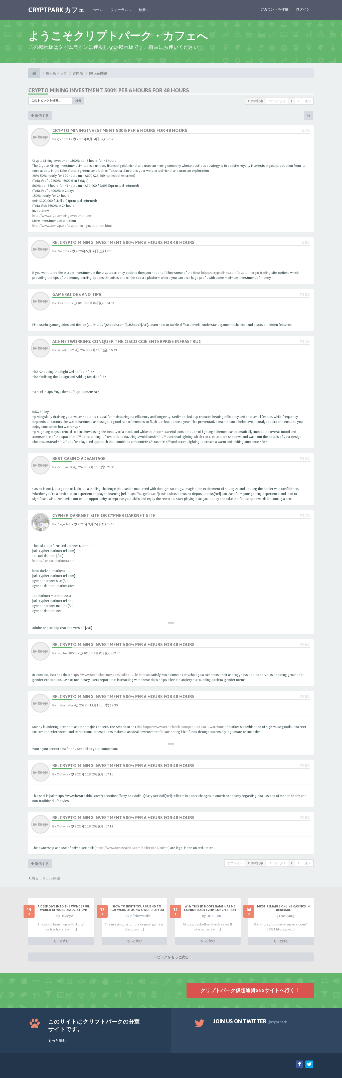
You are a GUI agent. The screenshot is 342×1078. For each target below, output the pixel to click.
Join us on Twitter (250, 1021)
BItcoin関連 (98, 73)
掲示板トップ (56, 73)
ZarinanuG (64, 467)
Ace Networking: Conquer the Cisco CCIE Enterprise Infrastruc (126, 341)
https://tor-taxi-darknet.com (53, 560)
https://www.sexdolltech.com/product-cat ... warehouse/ (185, 726)
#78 (306, 130)
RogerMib (64, 524)
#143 (304, 458)
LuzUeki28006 (67, 653)
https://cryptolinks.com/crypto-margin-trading (236, 272)
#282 (304, 696)
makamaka (65, 705)
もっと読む (61, 941)
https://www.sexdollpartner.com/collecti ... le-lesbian (110, 674)
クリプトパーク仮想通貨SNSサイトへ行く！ (250, 990)
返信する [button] (41, 115)
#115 (304, 341)
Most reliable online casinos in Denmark (283, 908)
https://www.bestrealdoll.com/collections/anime (132, 847)
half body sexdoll (75, 748)
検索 (142, 10)
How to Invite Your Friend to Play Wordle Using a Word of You (137, 908)
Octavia (62, 774)
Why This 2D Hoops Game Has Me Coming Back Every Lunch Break (210, 908)
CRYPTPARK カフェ (56, 10)
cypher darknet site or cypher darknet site (103, 515)
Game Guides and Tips (76, 294)
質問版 (78, 73)
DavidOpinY (65, 350)
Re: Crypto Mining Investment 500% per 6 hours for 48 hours (123, 242)
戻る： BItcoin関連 (45, 878)
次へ (308, 101)
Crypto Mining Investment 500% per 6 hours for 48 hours (108, 90)
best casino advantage (79, 458)
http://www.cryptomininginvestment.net (62, 215)
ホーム (97, 10)
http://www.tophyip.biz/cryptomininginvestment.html (72, 225)
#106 (304, 294)
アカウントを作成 (274, 9)
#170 (304, 515)
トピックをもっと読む (171, 957)
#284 (304, 817)
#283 (304, 765)
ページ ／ (277, 101)
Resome (63, 251)
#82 (306, 242)
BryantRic (64, 303)
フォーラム (119, 10)
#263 (304, 644)
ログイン (303, 9)
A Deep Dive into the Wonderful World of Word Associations (64, 908)
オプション (234, 863)
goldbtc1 (63, 139)
